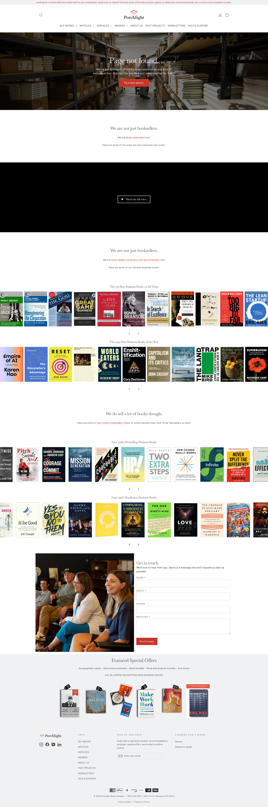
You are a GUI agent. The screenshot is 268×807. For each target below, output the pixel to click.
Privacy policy (124, 802)
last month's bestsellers (110, 422)
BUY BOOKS (67, 25)
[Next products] (138, 333)
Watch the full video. (136, 199)
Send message (147, 641)
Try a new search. (134, 82)
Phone (140, 604)
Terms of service (142, 802)
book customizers (135, 137)
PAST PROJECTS (155, 25)
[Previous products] (129, 333)
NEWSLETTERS (176, 25)
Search (178, 741)
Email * (141, 591)
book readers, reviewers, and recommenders (135, 259)
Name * (141, 578)
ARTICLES (86, 25)
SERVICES (103, 25)
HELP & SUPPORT (198, 25)
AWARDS (120, 25)
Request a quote (183, 747)
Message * (143, 617)
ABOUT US (136, 25)
